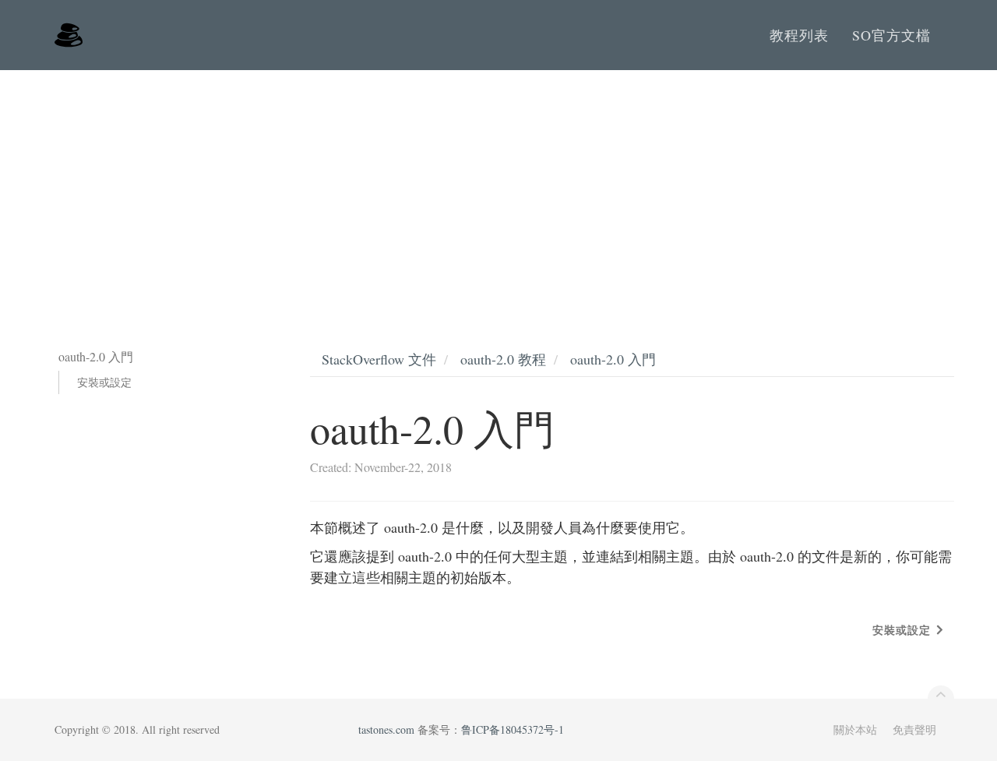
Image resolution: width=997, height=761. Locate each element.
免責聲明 (914, 729)
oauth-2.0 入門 (613, 359)
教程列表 (799, 35)
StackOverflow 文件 (379, 359)
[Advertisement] (498, 187)
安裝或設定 (104, 382)
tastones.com (386, 729)
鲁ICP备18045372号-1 (512, 729)
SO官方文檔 (891, 35)
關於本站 (855, 729)
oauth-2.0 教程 (503, 359)
